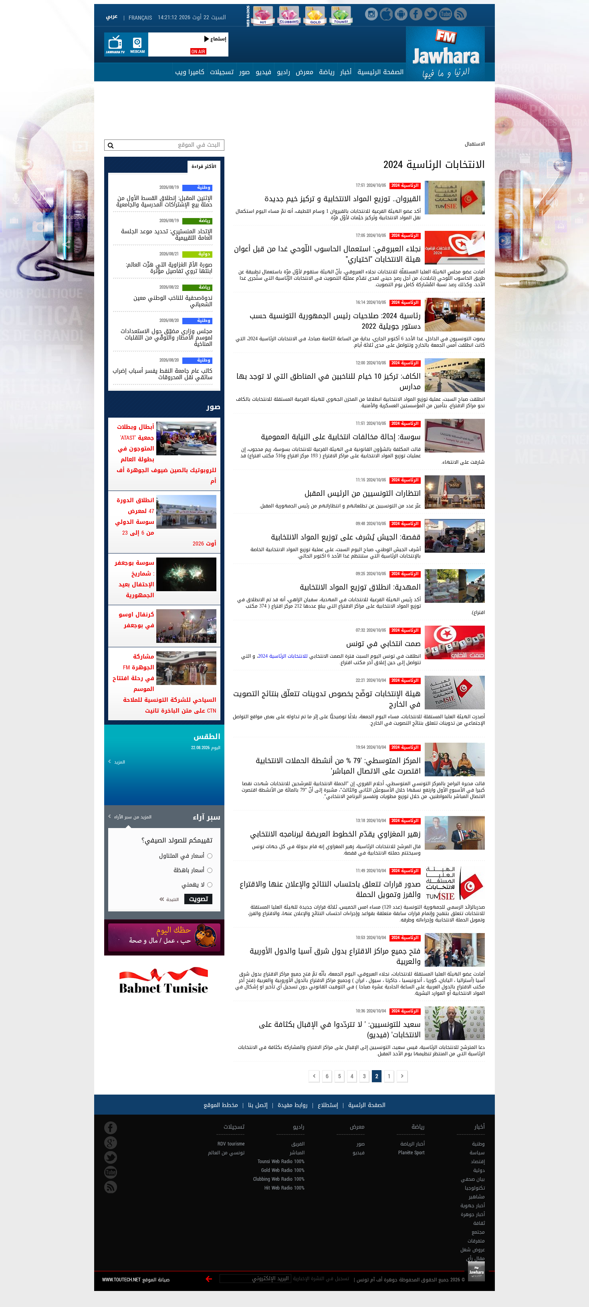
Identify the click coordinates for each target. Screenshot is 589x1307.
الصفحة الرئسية (365, 1105)
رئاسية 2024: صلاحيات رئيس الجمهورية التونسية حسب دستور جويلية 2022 (335, 321)
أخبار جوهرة (473, 1214)
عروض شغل (472, 1249)
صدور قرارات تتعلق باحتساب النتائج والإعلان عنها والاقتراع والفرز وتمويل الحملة (330, 889)
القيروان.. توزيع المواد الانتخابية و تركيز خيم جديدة (342, 199)
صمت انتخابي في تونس (383, 643)
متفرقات (476, 1240)
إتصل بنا (257, 1105)
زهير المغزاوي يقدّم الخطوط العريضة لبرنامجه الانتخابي (335, 834)
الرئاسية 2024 (405, 186)
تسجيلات (222, 72)
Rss (110, 1187)
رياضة (327, 72)
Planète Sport (411, 1152)
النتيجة (172, 899)
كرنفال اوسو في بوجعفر (136, 620)
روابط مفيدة (293, 1105)
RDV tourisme (231, 1143)
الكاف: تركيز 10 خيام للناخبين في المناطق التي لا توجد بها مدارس (328, 381)
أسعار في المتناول (181, 855)
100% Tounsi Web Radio (281, 1161)
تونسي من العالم (226, 1152)
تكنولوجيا (475, 1188)
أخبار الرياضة (412, 1143)
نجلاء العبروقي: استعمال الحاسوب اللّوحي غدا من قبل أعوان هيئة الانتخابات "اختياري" (327, 254)
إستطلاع (327, 1105)
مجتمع (478, 1232)
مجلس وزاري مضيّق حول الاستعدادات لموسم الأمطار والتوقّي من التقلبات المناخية (166, 337)
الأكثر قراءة (204, 166)
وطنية (203, 188)
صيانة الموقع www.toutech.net (135, 1279)
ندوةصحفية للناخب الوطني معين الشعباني (172, 301)
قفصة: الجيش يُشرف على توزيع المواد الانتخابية (346, 537)
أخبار (346, 72)
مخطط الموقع (221, 1105)
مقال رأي (475, 1258)
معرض (304, 72)
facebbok (110, 1127)
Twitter (110, 1157)
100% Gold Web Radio (283, 1170)
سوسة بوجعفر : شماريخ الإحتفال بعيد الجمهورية (134, 579)
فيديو (263, 72)
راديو (283, 72)
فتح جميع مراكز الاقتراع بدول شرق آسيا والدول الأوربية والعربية (335, 956)
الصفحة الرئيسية (380, 72)
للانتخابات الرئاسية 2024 (283, 656)
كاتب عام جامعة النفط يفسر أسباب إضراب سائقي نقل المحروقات (162, 374)
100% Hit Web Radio (284, 1188)
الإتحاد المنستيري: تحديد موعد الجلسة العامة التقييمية (166, 234)
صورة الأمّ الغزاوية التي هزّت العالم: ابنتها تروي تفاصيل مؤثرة (169, 268)
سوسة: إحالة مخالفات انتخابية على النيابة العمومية (341, 437)
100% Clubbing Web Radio (279, 1179)
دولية (204, 254)
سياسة (477, 1152)
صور (244, 72)
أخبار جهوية (472, 1205)
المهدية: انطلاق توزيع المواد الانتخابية (360, 587)
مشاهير (477, 1196)
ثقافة (479, 1223)
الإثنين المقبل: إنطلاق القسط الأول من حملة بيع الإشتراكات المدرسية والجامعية (164, 201)
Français (140, 17)
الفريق (298, 1143)
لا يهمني (193, 884)
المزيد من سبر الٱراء (132, 817)
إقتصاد (478, 1161)
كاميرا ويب (189, 72)
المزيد (119, 762)
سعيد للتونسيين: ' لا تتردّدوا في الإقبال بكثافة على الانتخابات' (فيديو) (340, 1029)
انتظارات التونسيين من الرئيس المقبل (363, 493)
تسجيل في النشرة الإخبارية (321, 1278)
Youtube (110, 1172)
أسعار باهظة (188, 870)
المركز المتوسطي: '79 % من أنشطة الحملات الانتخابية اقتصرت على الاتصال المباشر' (338, 766)
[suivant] (314, 1077)
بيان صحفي (473, 1179)
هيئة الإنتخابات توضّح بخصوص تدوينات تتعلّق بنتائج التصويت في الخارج (327, 699)
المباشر (297, 1152)
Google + (110, 1142)
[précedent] (402, 1077)
